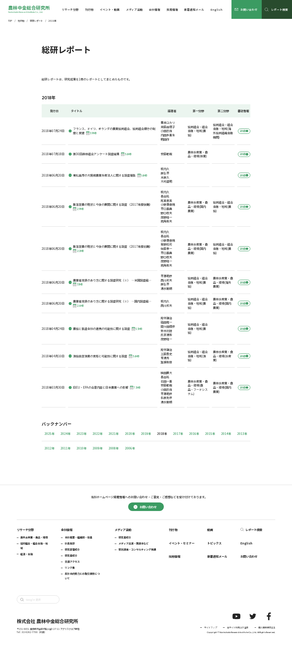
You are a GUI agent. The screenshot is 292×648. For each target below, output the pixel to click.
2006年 (130, 448)
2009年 (98, 448)
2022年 (98, 433)
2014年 (226, 433)
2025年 (49, 433)
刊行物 (21, 21)
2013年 (242, 433)
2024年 (66, 433)
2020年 (130, 433)
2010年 (82, 448)
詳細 (242, 131)
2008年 (114, 448)
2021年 (114, 433)
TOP (10, 21)
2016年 (194, 433)
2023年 (82, 433)
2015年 (210, 433)
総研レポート (36, 21)
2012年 (49, 448)
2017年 (178, 433)
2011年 (66, 448)
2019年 (146, 433)
